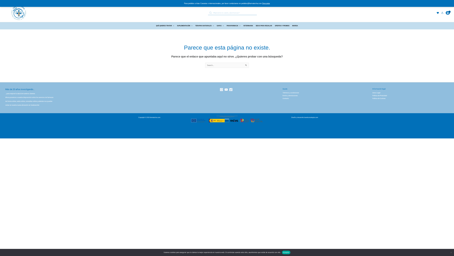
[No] (451, 252)
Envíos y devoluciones (290, 95)
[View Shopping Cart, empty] (448, 13)
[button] (173, 25)
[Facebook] (231, 89)
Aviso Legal (376, 93)
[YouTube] (226, 89)
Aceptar (286, 252)
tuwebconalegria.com (311, 117)
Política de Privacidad (379, 95)
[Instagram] (221, 89)
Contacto (286, 98)
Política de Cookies (379, 98)
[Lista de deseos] (438, 13)
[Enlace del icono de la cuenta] (442, 13)
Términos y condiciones (291, 93)
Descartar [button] (266, 3)
